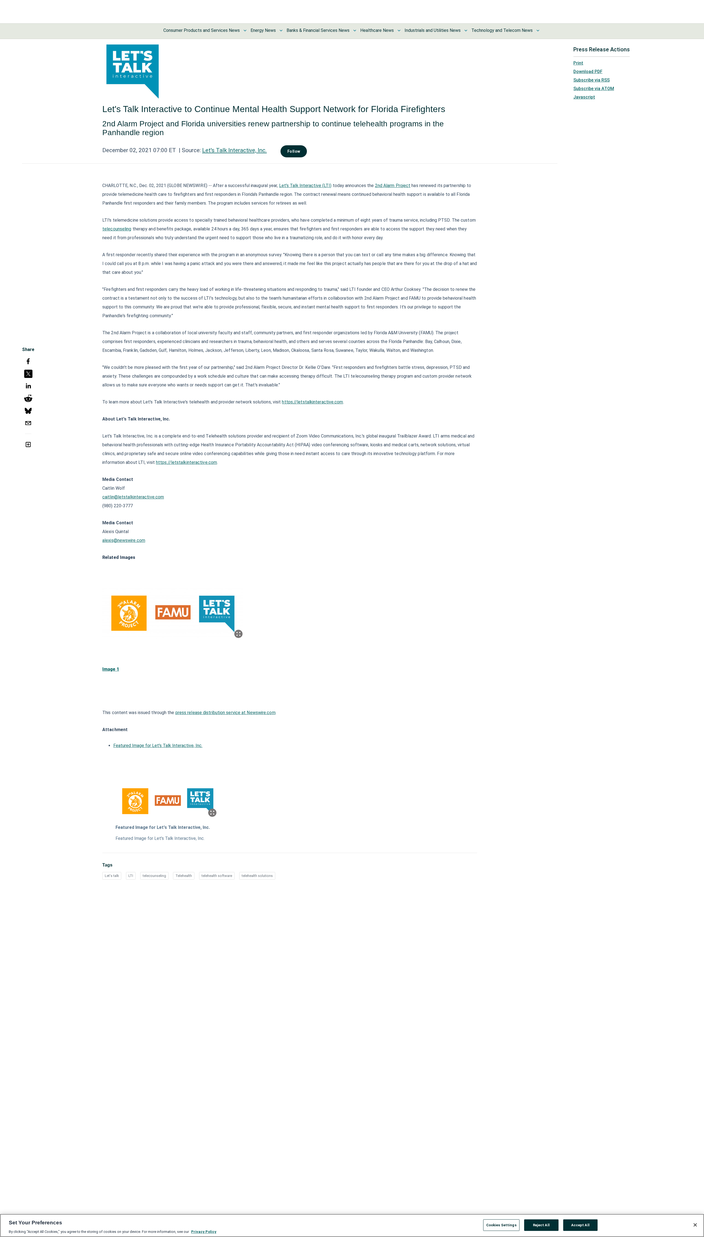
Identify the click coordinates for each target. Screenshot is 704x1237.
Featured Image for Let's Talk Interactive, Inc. (157, 745)
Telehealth (183, 876)
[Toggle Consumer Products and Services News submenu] (245, 30)
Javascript (584, 97)
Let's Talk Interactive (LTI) (305, 185)
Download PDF (588, 71)
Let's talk (112, 876)
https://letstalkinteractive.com (312, 402)
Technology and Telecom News (502, 30)
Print (578, 63)
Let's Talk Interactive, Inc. (234, 150)
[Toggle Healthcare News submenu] (399, 30)
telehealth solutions (257, 876)
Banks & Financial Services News (318, 30)
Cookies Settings (501, 1225)
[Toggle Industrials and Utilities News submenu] (466, 30)
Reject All (541, 1225)
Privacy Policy (203, 1231)
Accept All (580, 1225)
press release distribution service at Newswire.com (225, 712)
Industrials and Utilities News (433, 30)
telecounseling (116, 229)
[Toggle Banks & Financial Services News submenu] (355, 30)
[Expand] (238, 634)
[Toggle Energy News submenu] (281, 30)
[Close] (695, 1225)
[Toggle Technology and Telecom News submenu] (538, 30)
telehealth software (217, 876)
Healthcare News (377, 30)
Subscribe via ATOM (593, 88)
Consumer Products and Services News (201, 30)
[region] (352, 1225)
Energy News (263, 30)
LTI (130, 876)
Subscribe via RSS (591, 80)
